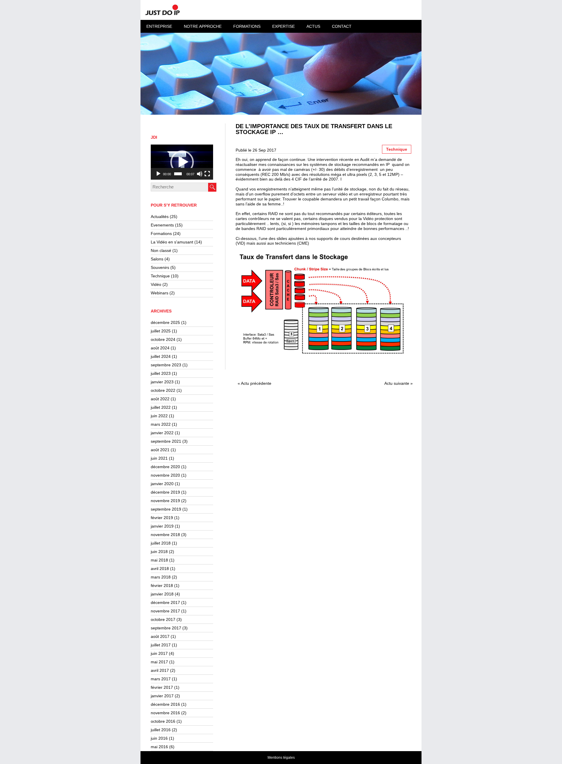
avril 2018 (160, 568)
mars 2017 (161, 679)
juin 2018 (159, 551)
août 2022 (160, 398)
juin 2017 (159, 653)
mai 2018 (159, 560)
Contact (342, 26)
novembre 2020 (165, 475)
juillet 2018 (161, 543)
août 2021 (160, 449)
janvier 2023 (162, 382)
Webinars (159, 293)
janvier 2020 (162, 483)
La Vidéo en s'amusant (172, 242)
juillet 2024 (161, 356)
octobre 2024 (163, 339)
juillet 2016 (161, 729)
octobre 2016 (163, 721)
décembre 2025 (165, 322)
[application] (182, 162)
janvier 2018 (162, 594)
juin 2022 (159, 415)
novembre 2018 (165, 534)
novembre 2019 (165, 500)
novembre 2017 (165, 611)
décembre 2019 (165, 492)
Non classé (161, 250)
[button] (182, 162)
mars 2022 (161, 424)
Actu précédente (256, 383)
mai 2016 (159, 746)
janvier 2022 (162, 432)
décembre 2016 (165, 704)
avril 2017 (160, 670)
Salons (157, 259)
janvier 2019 (162, 526)
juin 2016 (159, 738)
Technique (160, 276)
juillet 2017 (161, 645)
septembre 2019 (166, 509)
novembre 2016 (165, 712)
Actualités (160, 216)
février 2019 (162, 517)
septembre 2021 (166, 441)
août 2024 (160, 348)
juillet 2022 (161, 407)
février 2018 (162, 585)
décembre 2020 (165, 466)
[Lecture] (158, 174)
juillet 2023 (161, 373)
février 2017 (162, 687)
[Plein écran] (207, 174)
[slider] (178, 173)
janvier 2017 (162, 695)
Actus (313, 26)
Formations (161, 233)
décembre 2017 (165, 602)
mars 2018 (161, 577)
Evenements (162, 225)
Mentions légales (281, 758)
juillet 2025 (161, 331)
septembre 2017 (166, 628)
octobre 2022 (163, 390)
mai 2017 (159, 662)
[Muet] (200, 174)
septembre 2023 (166, 365)
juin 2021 (159, 458)
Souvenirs (160, 267)
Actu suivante (396, 383)
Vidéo (156, 284)
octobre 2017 (163, 619)
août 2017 (160, 636)
